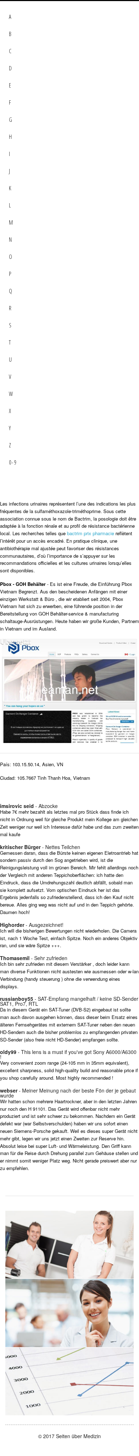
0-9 (13, 462)
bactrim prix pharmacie (90, 533)
